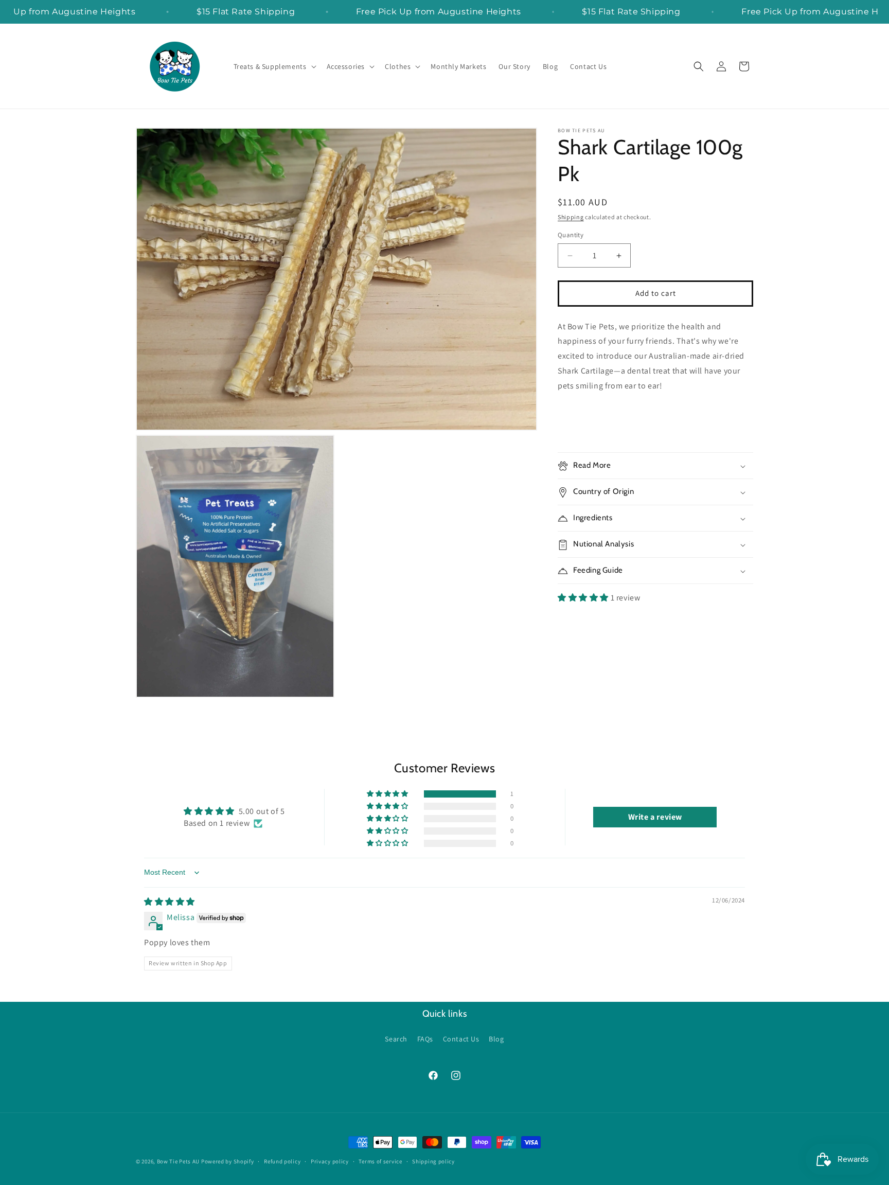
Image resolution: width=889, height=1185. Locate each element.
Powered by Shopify (227, 1161)
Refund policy (282, 1160)
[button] (274, 66)
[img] (169, 901)
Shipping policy (433, 1160)
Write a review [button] (655, 816)
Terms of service (380, 1160)
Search (396, 1038)
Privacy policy (330, 1160)
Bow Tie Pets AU (178, 1161)
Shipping (571, 217)
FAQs (425, 1038)
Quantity (570, 235)
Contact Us (461, 1038)
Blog (496, 1038)
